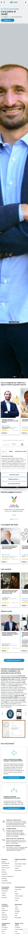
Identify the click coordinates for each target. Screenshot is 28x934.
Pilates (16, 913)
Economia (4, 897)
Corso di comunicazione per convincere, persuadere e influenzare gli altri (9, 547)
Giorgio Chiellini (6, 426)
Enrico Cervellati (6, 643)
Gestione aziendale (6, 883)
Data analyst (18, 870)
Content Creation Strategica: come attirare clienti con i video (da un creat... (10, 592)
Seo (16, 861)
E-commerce (18, 866)
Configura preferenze (13, 479)
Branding (4, 872)
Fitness (16, 909)
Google (16, 868)
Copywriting (18, 889)
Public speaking (19, 896)
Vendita (3, 869)
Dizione (17, 893)
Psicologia (4, 914)
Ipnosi (3, 908)
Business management (7, 876)
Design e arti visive (19, 924)
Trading (4, 895)
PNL (16, 891)
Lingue (16, 900)
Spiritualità (4, 919)
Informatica (5, 927)
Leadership (4, 874)
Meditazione (5, 910)
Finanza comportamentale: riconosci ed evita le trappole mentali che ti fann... (10, 634)
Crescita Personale (5, 905)
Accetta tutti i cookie (14, 474)
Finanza (4, 893)
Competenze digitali (6, 924)
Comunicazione (20, 887)
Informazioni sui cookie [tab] (20, 451)
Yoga (16, 906)
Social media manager (20, 863)
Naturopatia (18, 917)
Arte (16, 931)
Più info (14, 515)
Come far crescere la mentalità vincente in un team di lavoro (10, 421)
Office (3, 931)
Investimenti (5, 891)
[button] (1, 2)
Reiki (16, 915)
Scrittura (17, 898)
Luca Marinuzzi (6, 597)
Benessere (18, 904)
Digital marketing (20, 859)
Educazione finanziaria (5, 888)
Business (5, 859)
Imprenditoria (5, 865)
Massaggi (17, 911)
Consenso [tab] (4, 451)
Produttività (4, 880)
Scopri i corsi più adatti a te (14, 660)
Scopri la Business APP (14, 808)
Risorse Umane (6, 867)
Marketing (4, 878)
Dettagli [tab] (11, 451)
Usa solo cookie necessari (14, 483)
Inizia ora (7, 20)
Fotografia (17, 927)
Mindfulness (5, 917)
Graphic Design (19, 929)
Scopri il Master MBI (14, 777)
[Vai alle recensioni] (5, 430)
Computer (4, 929)
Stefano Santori (6, 554)
